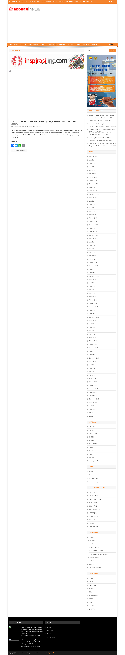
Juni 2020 (92, 409)
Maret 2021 (92, 378)
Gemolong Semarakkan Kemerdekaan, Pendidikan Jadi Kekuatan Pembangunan (101, 139)
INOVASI (61, 1)
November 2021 (93, 351)
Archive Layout (94, 557)
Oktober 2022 (93, 313)
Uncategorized (93, 461)
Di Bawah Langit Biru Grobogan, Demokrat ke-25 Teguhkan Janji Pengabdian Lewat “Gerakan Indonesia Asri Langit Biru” (102, 132)
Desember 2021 (93, 348)
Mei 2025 (91, 208)
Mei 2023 (91, 289)
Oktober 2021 (93, 354)
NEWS (31, 1)
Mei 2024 (91, 249)
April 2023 (92, 293)
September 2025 (94, 194)
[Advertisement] (62, 29)
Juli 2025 (91, 201)
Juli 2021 (91, 365)
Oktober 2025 (93, 191)
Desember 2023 (93, 266)
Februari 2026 (93, 177)
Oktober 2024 (93, 231)
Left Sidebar (94, 544)
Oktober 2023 (93, 272)
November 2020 (93, 392)
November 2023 (93, 269)
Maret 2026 (92, 173)
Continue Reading (20, 150)
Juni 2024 (92, 245)
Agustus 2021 (93, 361)
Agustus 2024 (93, 238)
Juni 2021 (92, 368)
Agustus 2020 (93, 402)
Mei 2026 (91, 167)
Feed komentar (93, 478)
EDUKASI (38, 1)
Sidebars (92, 540)
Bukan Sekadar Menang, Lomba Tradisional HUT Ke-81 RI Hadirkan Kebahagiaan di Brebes (102, 125)
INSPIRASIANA (69, 1)
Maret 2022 (92, 337)
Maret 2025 (92, 214)
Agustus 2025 (93, 197)
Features (91, 537)
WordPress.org (93, 482)
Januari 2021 (93, 385)
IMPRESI (55, 1)
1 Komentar (38, 126)
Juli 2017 (91, 416)
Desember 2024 (93, 225)
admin (30, 126)
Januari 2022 (93, 344)
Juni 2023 (92, 286)
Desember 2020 (93, 389)
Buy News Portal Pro (95, 567)
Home (26, 1)
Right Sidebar (95, 547)
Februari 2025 (93, 218)
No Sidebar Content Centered (99, 554)
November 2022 (93, 310)
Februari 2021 (93, 382)
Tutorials (91, 564)
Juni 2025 (92, 204)
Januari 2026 (93, 180)
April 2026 (92, 170)
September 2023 (94, 276)
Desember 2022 (93, 307)
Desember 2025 (93, 184)
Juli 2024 (91, 242)
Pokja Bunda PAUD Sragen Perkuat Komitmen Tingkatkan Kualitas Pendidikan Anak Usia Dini (102, 145)
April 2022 (92, 334)
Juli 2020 (91, 406)
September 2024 (94, 235)
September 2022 (94, 317)
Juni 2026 (92, 163)
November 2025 (93, 187)
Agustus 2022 (93, 320)
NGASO (83, 1)
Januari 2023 (93, 303)
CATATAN (89, 1)
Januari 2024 (93, 262)
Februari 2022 (93, 341)
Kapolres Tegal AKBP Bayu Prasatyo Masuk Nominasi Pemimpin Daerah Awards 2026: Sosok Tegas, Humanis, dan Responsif (101, 118)
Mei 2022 (91, 331)
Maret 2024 (92, 255)
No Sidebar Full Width (97, 550)
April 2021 (92, 375)
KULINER (77, 1)
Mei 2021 (91, 371)
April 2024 (92, 252)
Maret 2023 (92, 296)
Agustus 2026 (93, 156)
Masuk (91, 471)
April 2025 (92, 211)
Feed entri (92, 475)
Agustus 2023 (93, 279)
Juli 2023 (91, 283)
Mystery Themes (52, 653)
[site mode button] (111, 44)
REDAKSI (86, 44)
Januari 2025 (93, 221)
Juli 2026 (91, 160)
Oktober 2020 (93, 395)
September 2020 (94, 399)
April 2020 (92, 412)
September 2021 (94, 358)
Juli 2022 (91, 324)
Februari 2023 (93, 300)
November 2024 (93, 228)
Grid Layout (94, 561)
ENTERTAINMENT (46, 1)
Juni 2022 (92, 327)
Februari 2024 (93, 259)
